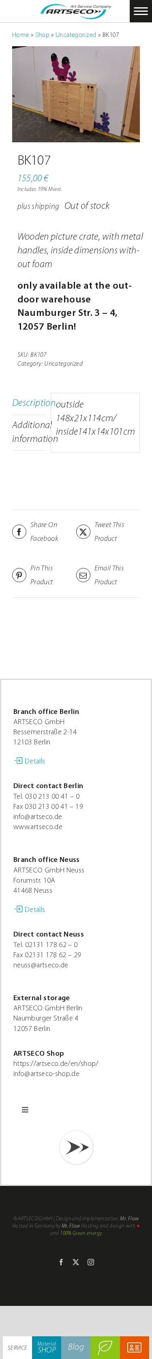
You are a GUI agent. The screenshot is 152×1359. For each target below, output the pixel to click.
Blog (76, 1347)
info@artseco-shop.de (46, 1074)
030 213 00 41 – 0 (52, 797)
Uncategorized (76, 35)
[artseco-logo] (76, 9)
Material (46, 1348)
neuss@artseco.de (41, 965)
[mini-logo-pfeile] (76, 1131)
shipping (45, 207)
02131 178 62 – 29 (53, 955)
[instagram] (91, 1262)
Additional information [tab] (28, 432)
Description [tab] (28, 403)
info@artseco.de (37, 817)
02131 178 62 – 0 (51, 945)
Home (20, 35)
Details (35, 761)
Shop (42, 35)
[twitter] (76, 1262)
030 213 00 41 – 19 (54, 807)
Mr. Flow (129, 1219)
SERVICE (18, 1348)
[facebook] (61, 1262)
